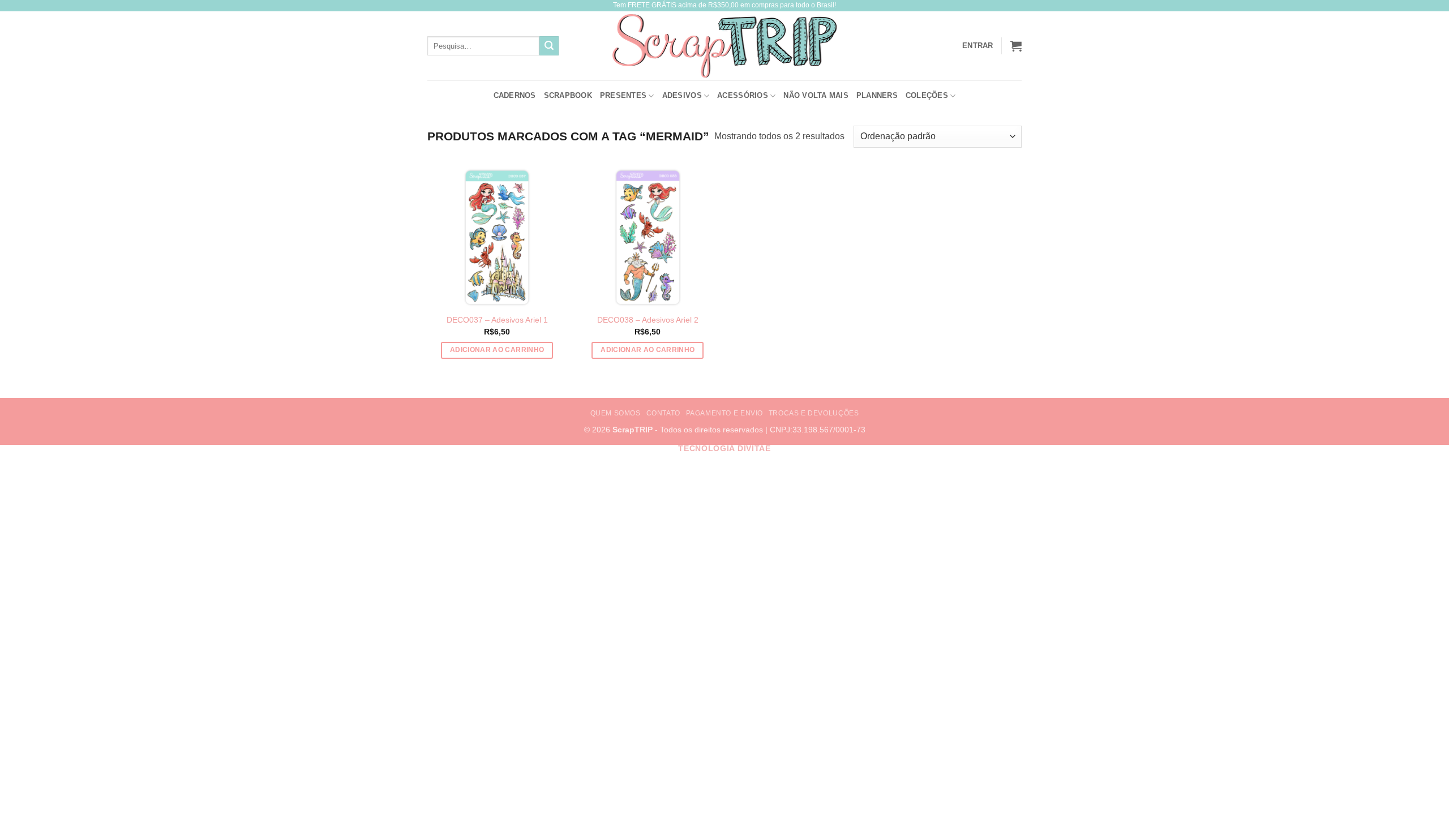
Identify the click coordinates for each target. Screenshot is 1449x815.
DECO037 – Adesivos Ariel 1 (497, 319)
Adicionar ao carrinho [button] (497, 349)
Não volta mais (815, 95)
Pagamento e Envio (724, 413)
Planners (877, 95)
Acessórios (742, 95)
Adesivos (682, 95)
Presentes (623, 95)
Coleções (927, 95)
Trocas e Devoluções (814, 413)
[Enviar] (549, 45)
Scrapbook (568, 95)
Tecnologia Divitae (724, 448)
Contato (663, 413)
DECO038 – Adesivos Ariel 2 (647, 319)
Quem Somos (615, 413)
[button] (1016, 45)
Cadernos (515, 95)
